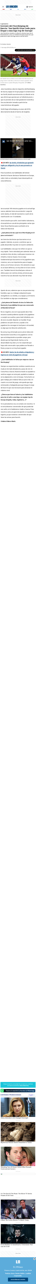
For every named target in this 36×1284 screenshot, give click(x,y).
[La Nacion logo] (12, 6)
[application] (18, 148)
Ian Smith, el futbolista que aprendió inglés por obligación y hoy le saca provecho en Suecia (17, 165)
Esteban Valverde (6, 44)
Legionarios (4, 24)
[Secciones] (3, 6)
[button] (18, 148)
